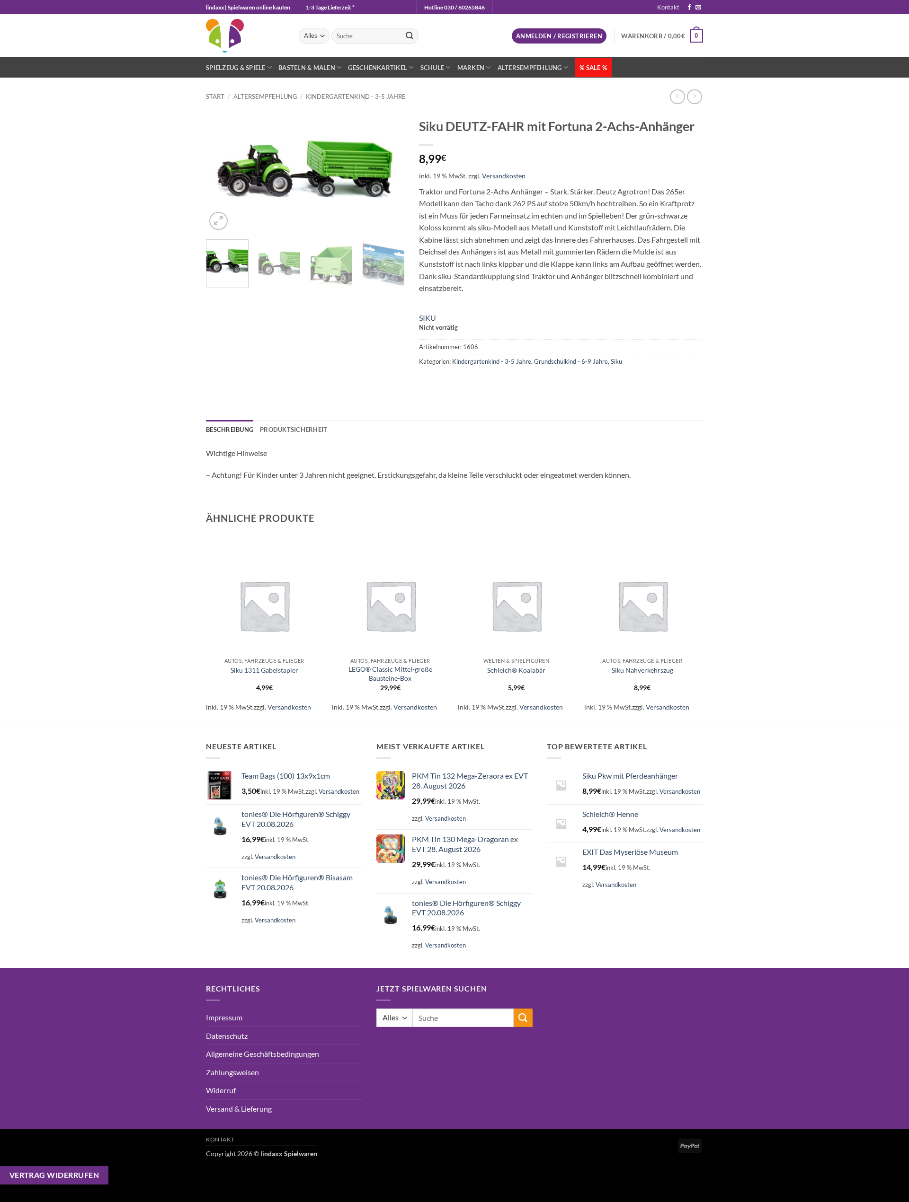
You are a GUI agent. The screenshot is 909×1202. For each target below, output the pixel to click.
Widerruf (221, 1090)
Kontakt (668, 7)
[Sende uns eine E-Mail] (698, 7)
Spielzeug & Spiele (236, 67)
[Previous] (222, 172)
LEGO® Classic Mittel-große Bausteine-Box (390, 673)
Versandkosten (504, 176)
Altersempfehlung (530, 67)
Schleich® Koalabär (516, 670)
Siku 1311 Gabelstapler (264, 670)
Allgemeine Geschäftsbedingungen (262, 1053)
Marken (471, 67)
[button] (559, 36)
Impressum (224, 1017)
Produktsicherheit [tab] (293, 429)
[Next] (388, 172)
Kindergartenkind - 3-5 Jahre (356, 96)
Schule (432, 67)
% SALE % (593, 67)
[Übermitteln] (409, 36)
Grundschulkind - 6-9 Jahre (571, 361)
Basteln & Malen (306, 67)
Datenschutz (227, 1035)
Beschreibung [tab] (229, 429)
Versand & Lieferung (239, 1108)
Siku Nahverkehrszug (642, 670)
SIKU (427, 317)
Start (215, 96)
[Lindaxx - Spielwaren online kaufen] (245, 35)
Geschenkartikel (377, 67)
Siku (616, 361)
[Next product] (677, 96)
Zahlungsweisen (232, 1072)
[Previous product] (694, 96)
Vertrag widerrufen (54, 1175)
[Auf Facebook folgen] (689, 7)
